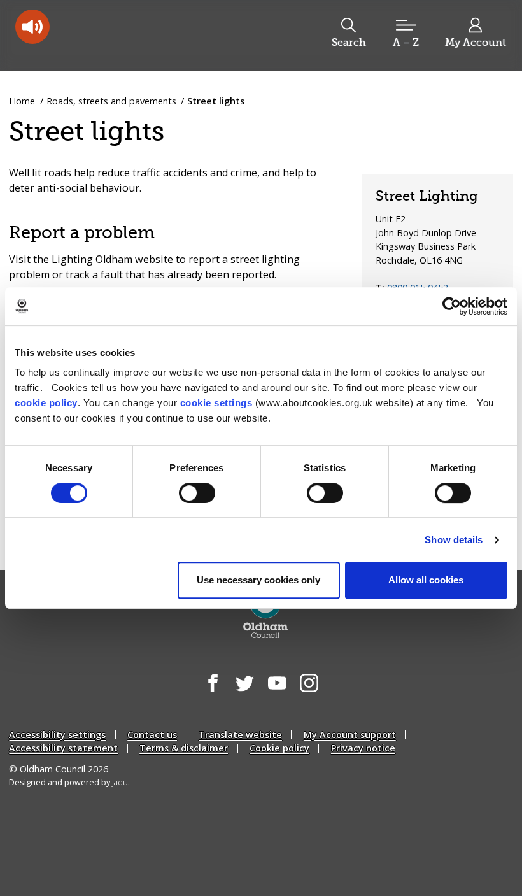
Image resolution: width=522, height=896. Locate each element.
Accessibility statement (63, 748)
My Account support (350, 735)
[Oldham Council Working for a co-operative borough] (112, 34)
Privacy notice (363, 748)
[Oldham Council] (266, 613)
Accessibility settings (57, 735)
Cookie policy (279, 748)
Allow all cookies (425, 579)
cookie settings (216, 402)
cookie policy (46, 402)
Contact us (152, 735)
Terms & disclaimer (183, 748)
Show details (454, 539)
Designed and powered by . (69, 782)
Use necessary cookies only (258, 579)
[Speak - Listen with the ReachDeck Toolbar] (32, 27)
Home (22, 101)
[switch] (197, 493)
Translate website (240, 735)
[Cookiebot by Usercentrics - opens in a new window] (451, 306)
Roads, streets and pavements (111, 101)
